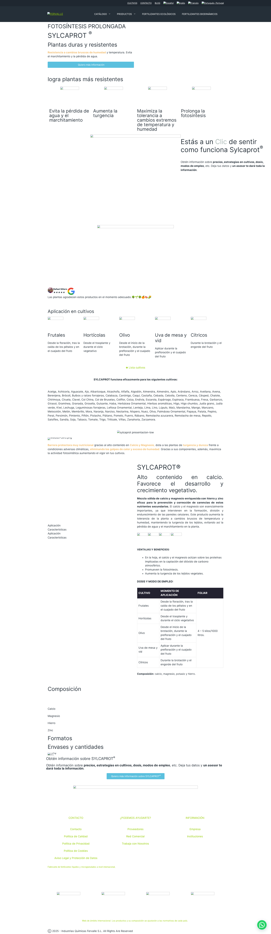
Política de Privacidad (76, 843)
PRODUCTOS (124, 14)
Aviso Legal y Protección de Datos (75, 858)
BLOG (157, 3)
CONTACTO (146, 3)
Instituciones (195, 836)
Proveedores (135, 829)
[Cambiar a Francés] (193, 3)
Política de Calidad (76, 836)
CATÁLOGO (100, 14)
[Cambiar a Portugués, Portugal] (213, 3)
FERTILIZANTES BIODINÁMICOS (200, 14)
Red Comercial (135, 836)
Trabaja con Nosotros (135, 843)
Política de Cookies (76, 850)
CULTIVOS (132, 3)
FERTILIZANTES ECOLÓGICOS (159, 14)
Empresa (195, 829)
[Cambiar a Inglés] (181, 3)
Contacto (76, 829)
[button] (135, 368)
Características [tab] (57, 529)
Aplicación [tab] (54, 525)
